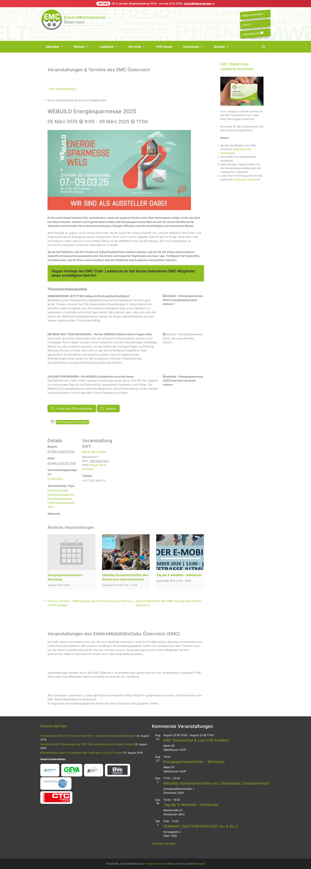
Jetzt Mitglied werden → (199, 3)
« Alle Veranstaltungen (62, 89)
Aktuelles (52, 46)
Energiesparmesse (59, 498)
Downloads (191, 46)
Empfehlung (55, 478)
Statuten (163, 863)
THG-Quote (164, 46)
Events (246, 25)
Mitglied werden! (252, 14)
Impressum (151, 863)
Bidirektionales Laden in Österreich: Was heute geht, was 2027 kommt (81, 752)
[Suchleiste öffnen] (263, 47)
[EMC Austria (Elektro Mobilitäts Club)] (74, 19)
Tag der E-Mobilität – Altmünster (179, 575)
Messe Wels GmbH (94, 452)
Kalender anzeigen (164, 843)
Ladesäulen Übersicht (246, 179)
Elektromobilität (57, 490)
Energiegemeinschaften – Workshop (194, 762)
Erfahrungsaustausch (61, 502)
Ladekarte (107, 46)
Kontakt (219, 46)
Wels (51, 506)
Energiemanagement (61, 494)
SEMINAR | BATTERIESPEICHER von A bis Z (200, 826)
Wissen (79, 46)
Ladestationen (251, 33)
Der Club (135, 46)
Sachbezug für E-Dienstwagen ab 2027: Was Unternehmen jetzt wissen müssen (87, 744)
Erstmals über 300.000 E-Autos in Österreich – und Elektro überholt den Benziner (88, 735)
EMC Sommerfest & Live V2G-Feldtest (196, 740)
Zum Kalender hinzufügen (72, 422)
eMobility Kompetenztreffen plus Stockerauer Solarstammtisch (216, 783)
